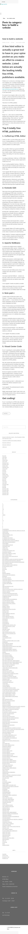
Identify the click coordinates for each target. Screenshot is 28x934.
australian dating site (8, 550)
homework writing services (9, 650)
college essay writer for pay (10, 595)
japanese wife (6, 679)
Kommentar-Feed (5, 856)
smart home (5, 783)
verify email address (8, 823)
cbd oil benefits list (7, 586)
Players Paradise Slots (8, 736)
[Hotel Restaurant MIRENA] (10, 8)
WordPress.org (5, 858)
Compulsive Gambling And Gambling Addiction (11, 440)
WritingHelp (5, 839)
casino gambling (6, 582)
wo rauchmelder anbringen (9, 830)
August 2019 (4, 468)
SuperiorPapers (6, 792)
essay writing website (8, 617)
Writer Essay (5, 836)
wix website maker (7, 829)
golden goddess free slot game (10, 640)
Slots (3, 779)
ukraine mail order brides (9, 812)
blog (3, 570)
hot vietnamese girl (7, 659)
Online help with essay (8, 716)
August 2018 (4, 477)
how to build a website (12, 39)
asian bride (5, 543)
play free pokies (6, 733)
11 (2, 506)
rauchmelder (6, 743)
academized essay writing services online (13, 530)
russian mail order (7, 759)
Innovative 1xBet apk (6, 442)
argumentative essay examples (10, 540)
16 (2, 513)
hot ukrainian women (8, 657)
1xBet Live (4, 446)
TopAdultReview (6, 802)
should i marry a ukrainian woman (11, 775)
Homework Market (7, 647)
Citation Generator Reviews (9, 593)
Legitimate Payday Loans (9, 687)
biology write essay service (9, 564)
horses (4, 652)
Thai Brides (5, 796)
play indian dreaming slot (9, 735)
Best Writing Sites (7, 563)
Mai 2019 (4, 473)
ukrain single (6, 807)
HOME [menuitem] (3, 1)
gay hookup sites (6, 637)
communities (5, 597)
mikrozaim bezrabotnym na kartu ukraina (13, 706)
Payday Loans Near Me (8, 730)
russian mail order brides (9, 760)
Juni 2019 (4, 471)
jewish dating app (7, 680)
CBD (3, 585)
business (4, 576)
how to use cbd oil (7, 666)
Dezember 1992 (5, 494)
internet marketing (7, 675)
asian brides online (7, 544)
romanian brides (6, 746)
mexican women (6, 705)
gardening (5, 636)
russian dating (6, 757)
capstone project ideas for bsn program (13, 580)
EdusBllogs (5, 612)
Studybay (4, 789)
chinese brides (6, 592)
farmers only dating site (9, 625)
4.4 (3, 520)
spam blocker (6, 787)
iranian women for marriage (10, 677)
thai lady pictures (7, 797)
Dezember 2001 (5, 491)
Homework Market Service (9, 649)
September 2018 (5, 475)
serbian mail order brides (9, 767)
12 (2, 507)
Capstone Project (7, 579)
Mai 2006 (4, 487)
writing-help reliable (8, 838)
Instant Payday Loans (8, 672)
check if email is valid (8, 590)
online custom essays (8, 713)
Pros (3, 742)
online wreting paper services (10, 717)
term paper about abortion (9, 795)
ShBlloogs (5, 770)
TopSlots (4, 803)
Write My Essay (6, 832)
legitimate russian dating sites (10, 689)
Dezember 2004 (5, 488)
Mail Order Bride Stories (9, 693)
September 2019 (5, 467)
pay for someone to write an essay (11, 727)
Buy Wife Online (6, 577)
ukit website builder (8, 806)
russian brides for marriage (10, 756)
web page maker (6, 825)
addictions (5, 532)
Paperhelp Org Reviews (8, 725)
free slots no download (8, 633)
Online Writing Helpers (8, 719)
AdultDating (5, 533)
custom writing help (7, 600)
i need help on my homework (9, 667)
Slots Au (4, 780)
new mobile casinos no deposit (10, 709)
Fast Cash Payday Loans (8, 626)
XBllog (4, 840)
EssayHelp (5, 619)
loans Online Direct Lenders (10, 690)
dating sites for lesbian (8, 603)
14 (2, 510)
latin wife (5, 683)
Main (3, 697)
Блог (3, 843)
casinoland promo (7, 583)
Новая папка (5, 845)
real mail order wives (8, 745)
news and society (7, 710)
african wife (5, 536)
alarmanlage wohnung (8, 539)
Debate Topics (6, 606)
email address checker (8, 613)
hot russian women (7, 656)
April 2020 (4, 457)
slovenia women (6, 782)
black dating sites (7, 566)
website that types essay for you (11, 826)
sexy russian (5, 769)
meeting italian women (8, 700)
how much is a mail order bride (10, 663)
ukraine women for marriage (10, 813)
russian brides (6, 752)
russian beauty (6, 747)
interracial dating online (9, 676)
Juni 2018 (4, 478)
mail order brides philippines (10, 696)
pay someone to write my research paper (13, 729)
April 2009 (4, 483)
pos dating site (6, 739)
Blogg (4, 572)
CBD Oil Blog (5, 587)
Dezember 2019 (5, 463)
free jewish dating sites (8, 632)
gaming (4, 635)
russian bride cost (7, 750)
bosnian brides (6, 573)
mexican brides (6, 702)
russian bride (6, 749)
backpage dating (6, 552)
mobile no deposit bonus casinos (11, 707)
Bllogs (4, 567)
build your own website (8, 574)
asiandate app (6, 546)
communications (6, 596)
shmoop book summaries (8, 772)
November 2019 (5, 464)
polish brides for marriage (9, 737)
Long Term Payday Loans (8, 692)
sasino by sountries (7, 765)
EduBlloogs (5, 610)
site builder (5, 777)
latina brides (5, 685)
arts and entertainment (8, 542)
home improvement (7, 645)
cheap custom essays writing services (12, 589)
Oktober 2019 (5, 465)
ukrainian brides (6, 815)
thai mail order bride (8, 799)
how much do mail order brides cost (12, 662)
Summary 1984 (5, 790)
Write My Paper (6, 833)
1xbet (3, 514)
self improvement (7, 766)
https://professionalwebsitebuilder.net (10, 89)
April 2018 (4, 481)
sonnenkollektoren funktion (10, 786)
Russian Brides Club (7, 755)
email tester (5, 615)
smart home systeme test (9, 785)
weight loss (5, 827)
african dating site (7, 534)
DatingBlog (5, 605)
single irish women (7, 776)
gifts (3, 639)
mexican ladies (6, 703)
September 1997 (5, 493)
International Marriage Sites (10, 673)
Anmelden (4, 854)
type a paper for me (7, 805)
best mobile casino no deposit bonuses (12, 559)
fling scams (5, 630)
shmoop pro (5, 773)
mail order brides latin (8, 695)
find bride (5, 627)
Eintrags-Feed (5, 855)
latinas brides (6, 686)
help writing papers (7, 643)
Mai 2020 (4, 455)
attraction (5, 549)
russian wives (6, 763)
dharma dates (6, 607)
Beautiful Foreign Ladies (9, 553)
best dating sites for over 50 (10, 556)
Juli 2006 (4, 485)
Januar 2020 (4, 461)
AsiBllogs (5, 547)
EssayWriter (5, 623)
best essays (5, 557)
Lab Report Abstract (7, 682)
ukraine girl (5, 810)
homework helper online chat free (11, 646)
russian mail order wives (9, 762)
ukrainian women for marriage (10, 816)
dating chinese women (8, 602)
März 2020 (4, 458)
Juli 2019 (4, 470)
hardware (5, 642)
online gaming (6, 715)
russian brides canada (8, 753)
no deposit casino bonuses (9, 712)
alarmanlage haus (7, 537)
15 (2, 512)
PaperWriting (5, 726)
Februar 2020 (5, 460)
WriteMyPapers (6, 835)
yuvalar (4, 842)
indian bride (5, 669)
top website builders (8, 800)
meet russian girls (7, 699)
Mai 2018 (4, 480)
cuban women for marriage (9, 599)
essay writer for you (8, 616)
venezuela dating (7, 822)
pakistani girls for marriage (10, 722)
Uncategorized (6, 817)
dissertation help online (9, 609)
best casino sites (6, 554)
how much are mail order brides (11, 660)
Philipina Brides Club (8, 732)
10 (2, 504)
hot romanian (6, 653)
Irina (13, 42)
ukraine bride (6, 809)
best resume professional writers (11, 560)
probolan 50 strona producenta (10, 740)
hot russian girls (7, 655)
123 (3, 509)
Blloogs (4, 569)
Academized (5, 529)
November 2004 (5, 490)
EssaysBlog (5, 622)
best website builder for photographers (13, 562)
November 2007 (5, 484)
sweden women (6, 793)
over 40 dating (6, 720)
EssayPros (5, 620)
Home (4, 18)
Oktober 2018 (5, 474)
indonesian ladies (7, 670)
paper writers (6, 723)
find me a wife (6, 629)
